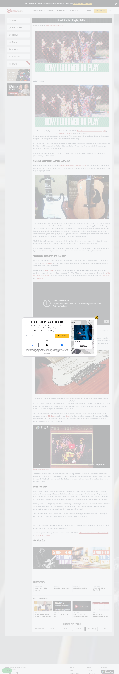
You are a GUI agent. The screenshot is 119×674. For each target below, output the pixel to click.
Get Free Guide (62, 336)
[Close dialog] (96, 317)
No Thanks (47, 353)
